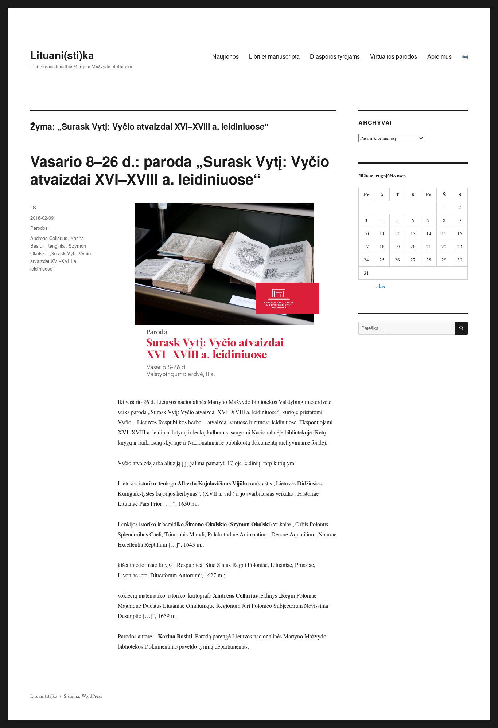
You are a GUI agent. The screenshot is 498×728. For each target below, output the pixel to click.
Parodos (39, 227)
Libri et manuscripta (274, 56)
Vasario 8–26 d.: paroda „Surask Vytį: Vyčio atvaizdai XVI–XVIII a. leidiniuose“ (179, 169)
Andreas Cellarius (48, 238)
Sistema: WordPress (83, 696)
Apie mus (439, 56)
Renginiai (56, 245)
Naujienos (225, 56)
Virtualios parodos (393, 56)
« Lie (380, 286)
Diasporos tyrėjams (335, 56)
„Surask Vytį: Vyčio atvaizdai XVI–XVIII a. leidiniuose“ (60, 261)
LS (33, 207)
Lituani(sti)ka (62, 54)
